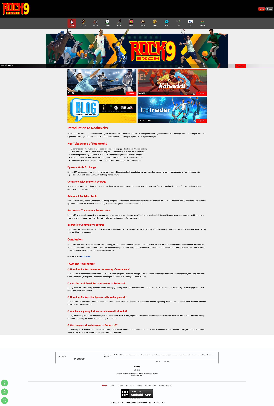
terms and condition (134, 386)
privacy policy (150, 386)
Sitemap (137, 367)
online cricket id (165, 386)
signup (120, 386)
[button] (240, 66)
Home (104, 386)
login (112, 386)
